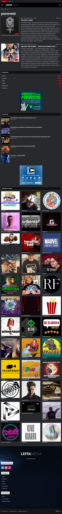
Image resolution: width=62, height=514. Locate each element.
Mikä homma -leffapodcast (7, 231)
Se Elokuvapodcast (46, 336)
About (3, 496)
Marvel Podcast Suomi (47, 252)
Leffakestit (44, 357)
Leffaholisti (24, 294)
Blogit (3, 80)
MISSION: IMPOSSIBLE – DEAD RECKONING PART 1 (38, 46)
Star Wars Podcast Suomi (27, 413)
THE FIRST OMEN (27, 20)
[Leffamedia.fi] (12, 5)
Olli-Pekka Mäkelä (26, 18)
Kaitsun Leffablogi (5, 244)
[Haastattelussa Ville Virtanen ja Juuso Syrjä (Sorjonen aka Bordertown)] (5, 140)
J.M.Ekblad (44, 419)
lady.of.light (44, 442)
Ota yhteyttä (5, 498)
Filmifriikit (3, 379)
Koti (3, 9)
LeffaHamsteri (45, 379)
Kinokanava (24, 442)
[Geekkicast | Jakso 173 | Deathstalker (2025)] (5, 149)
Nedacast (24, 336)
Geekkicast (44, 231)
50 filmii (44, 273)
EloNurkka (3, 273)
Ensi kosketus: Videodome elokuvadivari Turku (23, 118)
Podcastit (4, 78)
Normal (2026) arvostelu (14, 1)
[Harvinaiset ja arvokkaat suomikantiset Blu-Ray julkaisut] (5, 131)
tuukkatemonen (25, 400)
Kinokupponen (25, 357)
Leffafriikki (24, 231)
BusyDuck (3, 398)
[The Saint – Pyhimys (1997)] (5, 159)
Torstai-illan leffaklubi (6, 442)
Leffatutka (3, 294)
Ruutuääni (3, 315)
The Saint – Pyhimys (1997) (18, 155)
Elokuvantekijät (4, 421)
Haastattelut (5, 85)
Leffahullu (3, 210)
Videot (3, 76)
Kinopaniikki (45, 400)
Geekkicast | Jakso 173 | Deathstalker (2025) (23, 146)
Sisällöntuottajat (6, 501)
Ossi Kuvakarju (45, 210)
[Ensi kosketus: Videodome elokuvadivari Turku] (5, 121)
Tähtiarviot (4, 88)
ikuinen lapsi (24, 210)
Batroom (3, 336)
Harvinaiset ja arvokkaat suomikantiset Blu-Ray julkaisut (26, 127)
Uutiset (4, 83)
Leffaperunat (4, 358)
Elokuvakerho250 (25, 379)
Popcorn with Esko (26, 252)
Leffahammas (25, 273)
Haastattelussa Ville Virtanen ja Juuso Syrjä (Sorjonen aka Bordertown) (30, 136)
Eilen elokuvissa (45, 315)
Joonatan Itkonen (46, 294)
